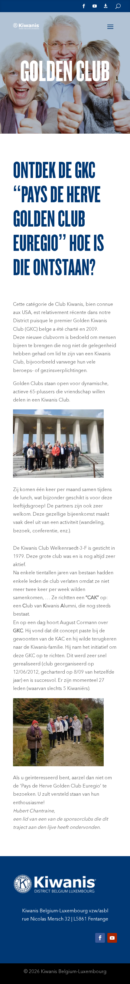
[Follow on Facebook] (100, 938)
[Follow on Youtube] (112, 938)
